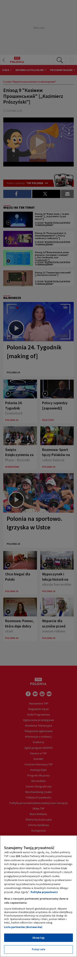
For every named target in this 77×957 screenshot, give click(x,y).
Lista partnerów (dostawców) (23, 927)
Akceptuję (38, 937)
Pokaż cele (38, 949)
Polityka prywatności (44, 892)
